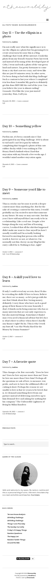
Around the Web (13, 543)
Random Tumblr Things (16, 540)
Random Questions (14, 533)
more (37, 495)
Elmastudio (31, 577)
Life (3, 103)
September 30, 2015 (8, 412)
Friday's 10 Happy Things (17, 530)
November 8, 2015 (8, 164)
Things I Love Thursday (16, 524)
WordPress (32, 575)
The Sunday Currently (15, 527)
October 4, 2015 (7, 252)
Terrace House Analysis (16, 514)
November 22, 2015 (8, 101)
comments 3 (19, 252)
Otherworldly (31, 573)
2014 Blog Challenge (15, 517)
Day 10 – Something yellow (21, 126)
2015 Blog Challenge (15, 521)
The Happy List (13, 536)
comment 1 (21, 412)
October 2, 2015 (7, 336)
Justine (15, 42)
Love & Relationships (13, 254)
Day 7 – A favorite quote (19, 361)
